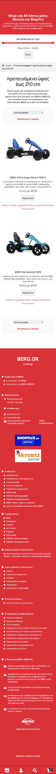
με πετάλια (8, 181)
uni (17, 186)
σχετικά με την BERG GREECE (20, 384)
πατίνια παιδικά (14, 485)
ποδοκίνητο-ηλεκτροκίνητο (27, 181)
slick (28, 279)
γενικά (9, 571)
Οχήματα (10, 471)
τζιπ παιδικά (12, 624)
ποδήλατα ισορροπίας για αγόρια (22, 638)
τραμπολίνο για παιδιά (17, 641)
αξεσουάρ (11, 492)
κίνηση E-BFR (32, 184)
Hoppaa (10, 531)
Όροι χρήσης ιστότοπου (19, 567)
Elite (8, 518)
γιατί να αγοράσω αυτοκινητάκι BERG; (24, 506)
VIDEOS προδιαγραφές (17, 495)
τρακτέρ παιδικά (14, 621)
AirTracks (11, 528)
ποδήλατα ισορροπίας (17, 489)
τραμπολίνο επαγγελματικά (19, 645)
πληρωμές (11, 584)
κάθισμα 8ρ (44, 184)
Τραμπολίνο (12, 514)
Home (8, 65)
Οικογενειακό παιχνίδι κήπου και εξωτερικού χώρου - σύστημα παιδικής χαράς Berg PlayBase (27, 554)
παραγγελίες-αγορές (16, 581)
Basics (5, 205)
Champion (11, 521)
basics (9, 184)
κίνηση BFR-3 (19, 184)
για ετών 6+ (30, 186)
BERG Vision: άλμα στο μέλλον (20, 502)
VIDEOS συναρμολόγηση (17, 499)
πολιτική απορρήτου (16, 574)
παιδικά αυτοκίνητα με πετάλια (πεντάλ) (26, 628)
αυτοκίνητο (46, 181)
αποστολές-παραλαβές (17, 588)
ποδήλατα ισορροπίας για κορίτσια (23, 635)
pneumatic (10, 186)
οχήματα (12, 205)
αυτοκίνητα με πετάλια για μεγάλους (24, 631)
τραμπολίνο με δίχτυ (16, 648)
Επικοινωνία (12, 395)
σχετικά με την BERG (16, 380)
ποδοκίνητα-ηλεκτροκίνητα (19, 478)
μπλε (22, 186)
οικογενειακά (12, 482)
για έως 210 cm (44, 186)
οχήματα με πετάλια (25, 205)
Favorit (9, 524)
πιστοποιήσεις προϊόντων (19, 603)
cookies (10, 578)
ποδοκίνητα (12, 475)
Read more (28, 198)
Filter (28, 54)
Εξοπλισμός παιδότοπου (19, 549)
